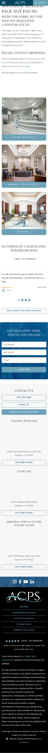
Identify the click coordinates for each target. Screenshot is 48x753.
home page (24, 66)
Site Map (24, 607)
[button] (3, 3)
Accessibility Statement (24, 613)
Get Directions (24, 463)
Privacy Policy (24, 624)
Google (16, 290)
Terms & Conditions (24, 618)
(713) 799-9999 (24, 397)
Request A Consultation (24, 412)
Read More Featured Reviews (24, 311)
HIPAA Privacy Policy (24, 630)
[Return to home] (24, 597)
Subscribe (24, 370)
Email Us (24, 405)
